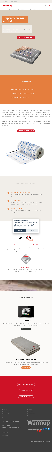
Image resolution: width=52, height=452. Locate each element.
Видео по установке (31, 413)
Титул (4, 9)
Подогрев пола (11, 9)
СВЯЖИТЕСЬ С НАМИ (26, 390)
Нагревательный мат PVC (34, 9)
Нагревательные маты (21, 9)
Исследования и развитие (7, 415)
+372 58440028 (6, 1)
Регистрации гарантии (31, 415)
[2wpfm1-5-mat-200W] (25, 168)
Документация (30, 411)
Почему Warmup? (5, 413)
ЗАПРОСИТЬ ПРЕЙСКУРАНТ (26, 37)
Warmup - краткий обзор (6, 411)
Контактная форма (30, 417)
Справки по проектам (6, 417)
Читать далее (26, 329)
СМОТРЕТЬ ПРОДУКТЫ (26, 397)
